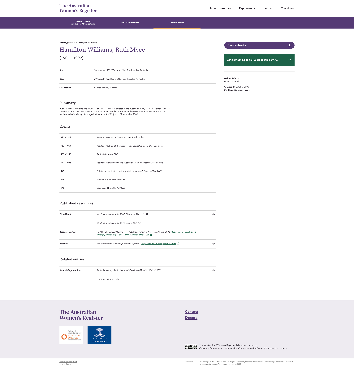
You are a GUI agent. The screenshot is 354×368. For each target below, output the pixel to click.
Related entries (177, 22)
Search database (220, 8)
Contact (191, 311)
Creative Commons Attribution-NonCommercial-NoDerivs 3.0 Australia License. (243, 348)
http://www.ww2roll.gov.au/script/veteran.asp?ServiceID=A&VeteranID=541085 (146, 233)
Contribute (288, 8)
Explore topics (248, 8)
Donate (191, 317)
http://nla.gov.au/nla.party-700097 (158, 243)
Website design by (68, 362)
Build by (65, 364)
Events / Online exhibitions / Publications (83, 22)
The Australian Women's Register (78, 8)
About (269, 8)
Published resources (130, 22)
